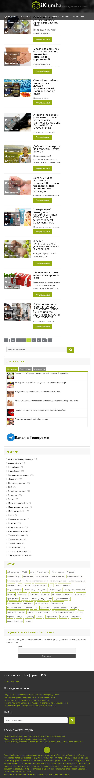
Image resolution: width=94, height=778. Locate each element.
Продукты (74, 608)
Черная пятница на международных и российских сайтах (29, 705)
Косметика (52, 16)
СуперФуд (30, 617)
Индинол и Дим (56, 590)
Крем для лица (13, 599)
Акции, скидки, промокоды (20, 459)
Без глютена (28, 576)
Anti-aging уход (13, 572)
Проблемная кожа (60, 608)
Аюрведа (70, 572)
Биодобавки (13, 471)
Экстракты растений (17, 551)
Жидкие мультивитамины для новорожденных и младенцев (46, 244)
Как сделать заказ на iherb (75, 590)
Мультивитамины (14, 603)
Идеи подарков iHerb (18, 503)
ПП (36, 608)
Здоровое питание (16, 491)
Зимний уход (30, 590)
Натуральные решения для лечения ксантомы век (26, 700)
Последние (12, 369)
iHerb (65, 16)
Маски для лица (38, 599)
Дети (19, 585)
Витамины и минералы (18, 475)
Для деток (13, 479)
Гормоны (10, 585)
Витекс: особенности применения (49, 736)
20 (28, 340)
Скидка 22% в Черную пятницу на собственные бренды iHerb (31, 694)
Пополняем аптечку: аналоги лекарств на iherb (46, 275)
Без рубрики (13, 467)
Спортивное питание (18, 531)
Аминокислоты (43, 572)
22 (39, 340)
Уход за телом (14, 543)
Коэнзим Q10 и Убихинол (62, 594)
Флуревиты (76, 617)
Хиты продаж (14, 547)
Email (20, 646)
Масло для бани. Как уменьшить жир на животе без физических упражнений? (46, 54)
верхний (47, 750)
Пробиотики (45, 608)
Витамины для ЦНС (14, 581)
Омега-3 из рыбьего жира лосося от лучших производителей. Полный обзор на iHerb (45, 87)
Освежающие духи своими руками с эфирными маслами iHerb (46, 21)
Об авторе (78, 16)
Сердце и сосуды (15, 527)
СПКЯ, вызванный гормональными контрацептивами (58, 741)
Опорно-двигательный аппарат (19, 608)
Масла (11, 515)
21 (34, 340)
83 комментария (13, 183)
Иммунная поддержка (18, 507)
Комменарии (39, 369)
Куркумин (25, 599)
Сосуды (20, 617)
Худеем (28, 621)
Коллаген (11, 594)
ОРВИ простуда (41, 603)
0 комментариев (13, 23)
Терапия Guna (51, 617)
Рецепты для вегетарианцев (38, 612)
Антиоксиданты (58, 572)
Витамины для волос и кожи (37, 581)
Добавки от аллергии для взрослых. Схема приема (46, 148)
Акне (32, 572)
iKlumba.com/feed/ (12, 681)
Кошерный (45, 594)
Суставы (40, 617)
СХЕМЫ (38, 16)
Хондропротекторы (15, 621)
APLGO (24, 572)
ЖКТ (10, 487)
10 (13, 340)
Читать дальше (42, 39)
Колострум (22, 594)
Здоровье (10, 16)
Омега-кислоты (57, 603)
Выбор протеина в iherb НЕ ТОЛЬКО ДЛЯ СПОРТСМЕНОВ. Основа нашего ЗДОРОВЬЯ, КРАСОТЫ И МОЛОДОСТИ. (46, 310)
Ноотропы (28, 603)
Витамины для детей (77, 581)
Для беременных (39, 585)
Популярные (25, 369)
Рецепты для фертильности (63, 612)
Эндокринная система (18, 555)
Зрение (11, 499)
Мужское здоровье (17, 519)
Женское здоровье (16, 483)
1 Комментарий (13, 54)
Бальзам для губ (13, 576)
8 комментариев (13, 278)
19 (23, 340)
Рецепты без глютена (15, 612)
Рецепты (12, 523)
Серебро (10, 617)
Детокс (27, 585)
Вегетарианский (58, 576)
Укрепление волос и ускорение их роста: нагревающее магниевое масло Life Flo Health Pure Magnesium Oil (46, 121)
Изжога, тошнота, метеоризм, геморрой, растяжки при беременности (36, 703)
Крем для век (80, 594)
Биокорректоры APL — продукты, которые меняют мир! (29, 697)
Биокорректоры (42, 576)
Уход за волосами (16, 535)
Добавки (24, 16)
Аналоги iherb (14, 463)
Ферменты (64, 617)
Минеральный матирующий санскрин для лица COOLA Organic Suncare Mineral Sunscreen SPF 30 (45, 216)
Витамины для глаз (58, 581)
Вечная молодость (74, 576)
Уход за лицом (15, 539)
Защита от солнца (14, 590)
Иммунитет (42, 590)
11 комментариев (14, 86)
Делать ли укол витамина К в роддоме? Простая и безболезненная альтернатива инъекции (46, 184)
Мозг (50, 599)
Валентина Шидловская (13, 31)
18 (18, 340)
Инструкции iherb (16, 511)
